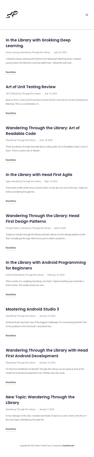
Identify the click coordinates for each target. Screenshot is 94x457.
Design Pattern (13, 228)
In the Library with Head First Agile (39, 174)
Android (9, 275)
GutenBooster (68, 445)
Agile (8, 181)
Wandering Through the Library (35, 52)
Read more (11, 72)
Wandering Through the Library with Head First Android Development (47, 353)
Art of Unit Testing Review (31, 87)
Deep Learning (13, 52)
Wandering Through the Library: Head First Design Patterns (42, 218)
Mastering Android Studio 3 (32, 309)
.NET (8, 93)
